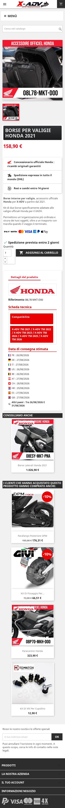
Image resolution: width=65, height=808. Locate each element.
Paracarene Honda (32, 651)
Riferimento (16, 299)
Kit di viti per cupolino (32, 708)
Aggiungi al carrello (38, 253)
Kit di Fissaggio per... (32, 593)
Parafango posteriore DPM (32, 535)
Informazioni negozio (19, 791)
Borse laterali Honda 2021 (32, 465)
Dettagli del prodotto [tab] (24, 277)
